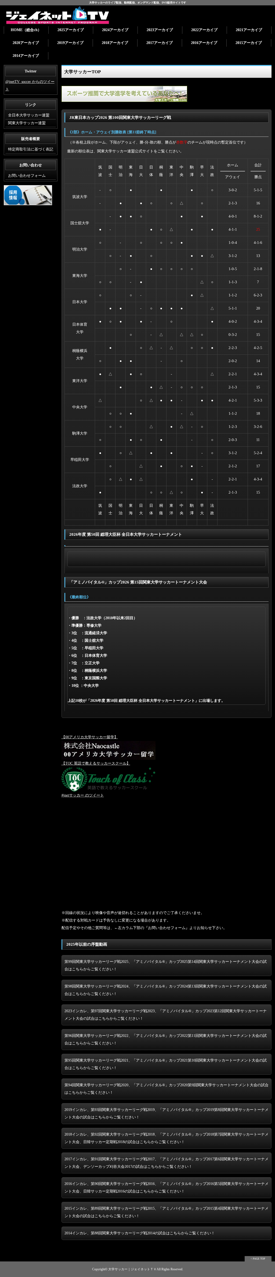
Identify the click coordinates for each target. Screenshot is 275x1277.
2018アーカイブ (115, 43)
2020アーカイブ (26, 43)
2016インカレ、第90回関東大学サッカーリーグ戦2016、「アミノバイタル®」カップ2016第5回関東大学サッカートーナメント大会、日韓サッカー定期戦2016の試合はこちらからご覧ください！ (166, 1187)
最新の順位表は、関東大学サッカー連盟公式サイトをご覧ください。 (125, 151)
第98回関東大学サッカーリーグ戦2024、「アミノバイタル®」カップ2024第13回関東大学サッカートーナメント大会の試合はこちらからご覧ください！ (165, 990)
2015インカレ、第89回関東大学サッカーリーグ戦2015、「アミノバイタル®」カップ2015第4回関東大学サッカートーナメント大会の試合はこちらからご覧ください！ (166, 1212)
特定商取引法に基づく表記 (30, 149)
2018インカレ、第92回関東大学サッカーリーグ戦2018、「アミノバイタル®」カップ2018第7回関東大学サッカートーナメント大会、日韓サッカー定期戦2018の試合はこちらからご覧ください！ (166, 1138)
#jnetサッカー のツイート (82, 795)
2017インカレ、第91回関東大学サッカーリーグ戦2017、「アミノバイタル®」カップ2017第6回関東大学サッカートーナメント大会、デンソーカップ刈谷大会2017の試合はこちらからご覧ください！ (166, 1163)
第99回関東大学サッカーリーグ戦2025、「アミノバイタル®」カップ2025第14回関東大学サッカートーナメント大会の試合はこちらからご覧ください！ (165, 965)
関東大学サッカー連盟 (27, 123)
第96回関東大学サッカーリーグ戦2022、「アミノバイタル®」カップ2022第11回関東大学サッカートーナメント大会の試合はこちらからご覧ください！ (165, 1039)
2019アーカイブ (70, 43)
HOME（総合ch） (26, 30)
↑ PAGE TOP (258, 1258)
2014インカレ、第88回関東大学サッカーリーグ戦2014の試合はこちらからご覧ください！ (139, 1233)
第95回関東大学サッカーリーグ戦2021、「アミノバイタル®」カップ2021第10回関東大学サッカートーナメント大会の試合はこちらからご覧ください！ (165, 1064)
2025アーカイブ (70, 30)
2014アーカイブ (26, 56)
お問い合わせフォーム (27, 176)
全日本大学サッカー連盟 (28, 115)
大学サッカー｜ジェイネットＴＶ (132, 1269)
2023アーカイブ (160, 30)
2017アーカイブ (159, 43)
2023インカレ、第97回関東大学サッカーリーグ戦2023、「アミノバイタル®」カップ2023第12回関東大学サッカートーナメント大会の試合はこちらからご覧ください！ (165, 1015)
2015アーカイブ (249, 43)
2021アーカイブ (249, 30)
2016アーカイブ (204, 43)
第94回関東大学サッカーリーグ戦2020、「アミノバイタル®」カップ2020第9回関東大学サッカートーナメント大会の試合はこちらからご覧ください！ (166, 1089)
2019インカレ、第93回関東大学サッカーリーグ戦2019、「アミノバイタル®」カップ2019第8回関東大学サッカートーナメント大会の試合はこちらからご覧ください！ (166, 1113)
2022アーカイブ (204, 30)
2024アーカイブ (115, 30)
